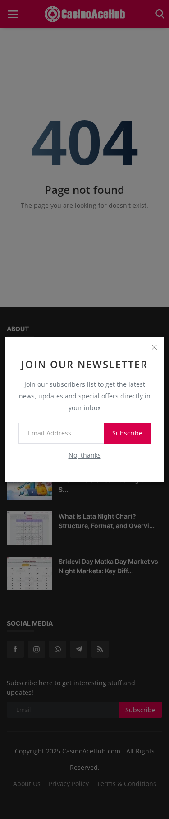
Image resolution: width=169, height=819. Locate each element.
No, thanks (85, 455)
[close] (154, 347)
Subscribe (127, 433)
